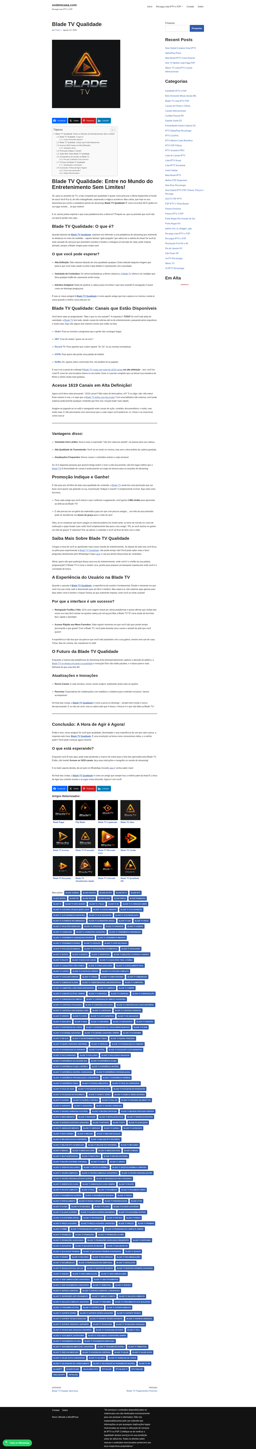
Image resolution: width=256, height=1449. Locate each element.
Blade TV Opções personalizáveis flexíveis (72, 1179)
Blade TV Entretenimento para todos (90, 1038)
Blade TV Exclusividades (64, 1055)
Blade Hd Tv (121, 893)
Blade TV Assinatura (62, 932)
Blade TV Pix (136, 1201)
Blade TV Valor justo (142, 1352)
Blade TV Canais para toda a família (116, 960)
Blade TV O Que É (98, 1162)
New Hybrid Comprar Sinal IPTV (180, 48)
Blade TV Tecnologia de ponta (109, 1330)
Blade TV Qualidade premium (66, 1251)
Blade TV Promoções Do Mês (111, 1235)
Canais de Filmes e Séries (177, 106)
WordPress (73, 1417)
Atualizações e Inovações (73, 165)
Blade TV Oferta (117, 1162)
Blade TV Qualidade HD (117, 1246)
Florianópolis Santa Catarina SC (180, 125)
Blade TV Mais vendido (63, 1134)
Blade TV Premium (146, 1223)
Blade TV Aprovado (93, 926)
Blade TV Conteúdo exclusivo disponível (135, 1005)
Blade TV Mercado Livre (83, 1151)
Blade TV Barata (60, 954)
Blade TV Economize (132, 1033)
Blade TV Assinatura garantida (90, 932)
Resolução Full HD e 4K (176, 243)
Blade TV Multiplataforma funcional (70, 1162)
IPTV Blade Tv (121, 1369)
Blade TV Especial (99, 1044)
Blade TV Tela (133, 1330)
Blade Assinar (72, 893)
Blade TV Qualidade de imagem (89, 1246)
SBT (57, 339)
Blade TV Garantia (61, 1106)
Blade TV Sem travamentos (106, 1279)
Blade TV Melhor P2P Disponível (102, 1145)
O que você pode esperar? (73, 139)
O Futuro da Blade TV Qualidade (72, 162)
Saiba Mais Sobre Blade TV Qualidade (74, 154)
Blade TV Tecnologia (102, 1324)
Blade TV (126, 274)
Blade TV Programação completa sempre (125, 1229)
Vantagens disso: (70, 148)
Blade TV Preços (126, 1223)
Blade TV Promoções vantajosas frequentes (108, 1240)
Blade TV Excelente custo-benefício (125, 1050)
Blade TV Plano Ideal (81, 1207)
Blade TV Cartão (61, 971)
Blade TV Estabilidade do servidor (69, 1050)
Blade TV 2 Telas (96, 904)
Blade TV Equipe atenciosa (123, 1038)
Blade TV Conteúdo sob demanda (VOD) (71, 1010)
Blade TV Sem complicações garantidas (71, 1279)
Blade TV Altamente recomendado (69, 921)
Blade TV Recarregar (103, 1257)
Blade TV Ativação (92, 943)
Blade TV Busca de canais (84, 960)
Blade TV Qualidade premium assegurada (102, 1251)
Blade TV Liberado (91, 1128)
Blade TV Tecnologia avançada (130, 1324)
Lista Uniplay (171, 170)
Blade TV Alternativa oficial (102, 921)
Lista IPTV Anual (173, 160)
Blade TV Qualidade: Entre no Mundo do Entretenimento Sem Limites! (85, 134)
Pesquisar (170, 23)
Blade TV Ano (125, 921)
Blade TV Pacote (126, 1184)
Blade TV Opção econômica (96, 1167)
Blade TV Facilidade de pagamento (69, 1095)
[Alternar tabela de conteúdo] (112, 130)
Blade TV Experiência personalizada (113, 1072)
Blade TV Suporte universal (139, 1319)
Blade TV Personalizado (116, 1201)
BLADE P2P (74, 898)
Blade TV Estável (97, 1050)
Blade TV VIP (144, 1364)
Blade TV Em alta (61, 1038)
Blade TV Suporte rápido (64, 1313)
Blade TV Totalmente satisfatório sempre (107, 1336)
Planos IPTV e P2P (174, 214)
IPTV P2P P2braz (173, 145)
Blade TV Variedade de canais (122, 1358)
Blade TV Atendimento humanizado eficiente (73, 938)
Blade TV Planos (102, 1207)
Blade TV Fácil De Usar (63, 1089)
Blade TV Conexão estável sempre (69, 994)
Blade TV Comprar (106, 988)
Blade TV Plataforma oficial (66, 1218)
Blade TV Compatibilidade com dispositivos (101, 982)
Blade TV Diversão (145, 1022)
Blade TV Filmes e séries (100, 1095)
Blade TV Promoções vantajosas (68, 1240)
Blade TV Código (89, 977)
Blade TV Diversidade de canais (67, 1027)
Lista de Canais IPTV (175, 155)
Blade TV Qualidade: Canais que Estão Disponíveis (80, 142)
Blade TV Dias (81, 1022)
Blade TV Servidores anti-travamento (70, 1296)
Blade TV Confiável (120, 994)
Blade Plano (104, 898)
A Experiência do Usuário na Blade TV (74, 157)
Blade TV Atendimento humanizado (125, 932)
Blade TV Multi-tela (91, 1156)
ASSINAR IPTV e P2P (176, 91)
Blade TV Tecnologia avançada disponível (72, 1330)
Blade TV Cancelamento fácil (129, 966)
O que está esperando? (72, 170)
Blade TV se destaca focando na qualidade (72, 663)
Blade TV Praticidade (93, 1218)
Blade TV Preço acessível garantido (98, 1223)
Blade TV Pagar (125, 1195)
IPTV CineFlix (172, 136)
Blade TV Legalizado (138, 1123)
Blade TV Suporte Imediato (119, 1307)
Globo (58, 331)
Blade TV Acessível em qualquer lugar (71, 910)
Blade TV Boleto (60, 960)
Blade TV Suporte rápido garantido (96, 1313)
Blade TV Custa (80, 1016)
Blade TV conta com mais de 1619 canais (103, 370)
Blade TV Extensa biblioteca (95, 1083)
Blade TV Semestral (102, 1285)
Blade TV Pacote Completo (65, 1190)
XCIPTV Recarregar (174, 268)
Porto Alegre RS (173, 223)
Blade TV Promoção (62, 1235)
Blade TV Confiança (98, 994)
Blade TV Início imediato (64, 1117)
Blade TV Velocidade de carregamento (71, 1364)
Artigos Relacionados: (71, 173)
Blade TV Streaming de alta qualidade (132, 1302)
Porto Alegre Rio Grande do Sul (180, 219)
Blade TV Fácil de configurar (125, 1083)
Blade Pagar (89, 898)
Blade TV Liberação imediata (66, 1128)
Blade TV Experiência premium (116, 1078)
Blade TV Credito (61, 1016)
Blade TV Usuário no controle (97, 1352)
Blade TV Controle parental (128, 1010)
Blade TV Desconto (62, 1022)
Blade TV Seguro (61, 1274)
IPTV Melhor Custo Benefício (179, 140)
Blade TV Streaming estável (66, 1307)
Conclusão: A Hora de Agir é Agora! (73, 168)
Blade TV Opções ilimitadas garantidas (100, 1173)
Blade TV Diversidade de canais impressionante (108, 1027)
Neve (54, 1417)
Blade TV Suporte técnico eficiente (106, 1319)
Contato (190, 6)
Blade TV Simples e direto (103, 1296)
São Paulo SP (172, 253)
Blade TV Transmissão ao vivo (67, 1341)
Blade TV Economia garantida (67, 1033)
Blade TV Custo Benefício (102, 1016)
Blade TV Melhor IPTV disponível (105, 1139)
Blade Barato (89, 893)
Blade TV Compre (126, 988)
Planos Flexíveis (173, 209)
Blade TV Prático (114, 1218)
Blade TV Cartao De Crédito (85, 971)
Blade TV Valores (97, 1358)
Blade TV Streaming (102, 1302)
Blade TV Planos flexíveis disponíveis (98, 1212)
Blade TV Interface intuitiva (140, 1117)
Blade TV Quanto (133, 1251)
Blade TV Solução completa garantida (71, 1302)
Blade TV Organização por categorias (114, 1179)
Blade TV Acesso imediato (105, 910)
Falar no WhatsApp (19, 1443)
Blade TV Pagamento (108, 1190)
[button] (182, 6)
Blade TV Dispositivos (123, 1022)
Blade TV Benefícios (101, 954)
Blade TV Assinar (135, 926)
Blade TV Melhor (85, 1134)
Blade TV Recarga (80, 1257)
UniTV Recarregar (174, 258)
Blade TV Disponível (100, 1022)
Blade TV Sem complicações (113, 1274)
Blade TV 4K (113, 904)
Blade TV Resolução (126, 1263)
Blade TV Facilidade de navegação (129, 1089)
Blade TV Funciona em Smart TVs (136, 1100)
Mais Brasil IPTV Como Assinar (180, 58)
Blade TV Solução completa (132, 1296)
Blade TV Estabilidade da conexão (127, 1044)
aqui (98, 554)
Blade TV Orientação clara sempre (99, 1184)
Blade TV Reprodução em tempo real (96, 1263)
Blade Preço (120, 898)
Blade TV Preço (133, 1218)
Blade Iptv (135, 893)
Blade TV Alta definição (131, 910)
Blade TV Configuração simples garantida (106, 999)
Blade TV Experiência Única (65, 1083)
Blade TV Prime (60, 1229)
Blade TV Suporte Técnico (129, 1313)
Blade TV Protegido (142, 1240)
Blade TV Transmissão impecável (100, 1341)
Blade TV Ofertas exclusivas (66, 1167)
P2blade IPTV (59, 1375)
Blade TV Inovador (87, 1117)
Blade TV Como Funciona (112, 977)
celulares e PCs (90, 1369)
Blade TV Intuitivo (101, 1123)
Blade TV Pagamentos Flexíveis (67, 1195)
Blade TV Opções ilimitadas (65, 1173)
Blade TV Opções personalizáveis (137, 1173)
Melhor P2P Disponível (176, 180)
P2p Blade (73, 1375)
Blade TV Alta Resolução (127, 915)
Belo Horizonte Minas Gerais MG (180, 96)
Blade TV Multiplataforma (116, 1156)
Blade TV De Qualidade (128, 1016)
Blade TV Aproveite (114, 926)
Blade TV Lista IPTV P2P (177, 101)
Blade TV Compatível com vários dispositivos (73, 988)
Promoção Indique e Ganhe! (70, 151)
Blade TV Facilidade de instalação (94, 1089)
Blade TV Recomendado (64, 1263)
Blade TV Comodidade (137, 977)
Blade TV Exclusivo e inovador (115, 1055)
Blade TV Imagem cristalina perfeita (137, 1111)
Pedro (57, 30)
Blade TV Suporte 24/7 (93, 1307)
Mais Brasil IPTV (173, 175)
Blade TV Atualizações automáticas (100, 949)
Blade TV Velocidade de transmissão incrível (114, 1364)
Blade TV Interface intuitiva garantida (71, 1123)
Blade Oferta (59, 898)
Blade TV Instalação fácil (111, 1117)
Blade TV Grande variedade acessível (70, 1111)
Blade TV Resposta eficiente (100, 1268)
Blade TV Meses (131, 1151)
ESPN (58, 354)
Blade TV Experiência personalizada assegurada (76, 1078)
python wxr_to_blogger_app (178, 228)
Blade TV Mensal (61, 1151)
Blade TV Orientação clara (66, 1184)
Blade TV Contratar (102, 1010)
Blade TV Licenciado (133, 1128)
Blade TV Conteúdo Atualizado (67, 1005)
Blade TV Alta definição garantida (69, 915)
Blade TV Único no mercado (66, 1352)
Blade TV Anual (142, 921)
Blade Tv (57, 904)
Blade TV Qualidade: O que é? (71, 137)
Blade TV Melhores (129, 1145)
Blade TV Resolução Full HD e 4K (68, 1268)
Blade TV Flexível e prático (85, 1100)
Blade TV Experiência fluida (104, 1061)
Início (149, 6)
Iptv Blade (107, 1369)
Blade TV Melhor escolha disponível (70, 1139)
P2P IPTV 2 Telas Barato (177, 204)
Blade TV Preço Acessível (65, 1223)
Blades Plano (72, 1369)
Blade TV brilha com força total (100, 397)
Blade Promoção (137, 898)
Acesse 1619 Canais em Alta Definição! (75, 145)
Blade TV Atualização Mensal (66, 949)
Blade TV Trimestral (137, 1347)
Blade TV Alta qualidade (100, 915)
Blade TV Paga (88, 1190)
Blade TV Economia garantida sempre (102, 1033)
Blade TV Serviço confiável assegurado (101, 1291)
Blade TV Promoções (84, 1235)
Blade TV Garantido (83, 1106)
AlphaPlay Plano (173, 53)
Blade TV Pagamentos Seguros (99, 1195)
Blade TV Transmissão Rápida (110, 1347)
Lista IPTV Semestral (175, 165)
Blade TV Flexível (61, 1100)
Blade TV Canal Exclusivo (100, 966)
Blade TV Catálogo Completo (115, 971)
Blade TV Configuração (143, 994)
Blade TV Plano (60, 1207)
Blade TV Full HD (109, 1100)
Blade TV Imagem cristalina (104, 1111)
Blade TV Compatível (134, 982)
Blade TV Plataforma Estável (132, 1212)
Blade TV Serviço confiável (66, 1291)
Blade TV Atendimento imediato (111, 938)
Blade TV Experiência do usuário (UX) (70, 1061)
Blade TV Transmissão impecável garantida (73, 1347)
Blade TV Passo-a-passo (90, 1201)
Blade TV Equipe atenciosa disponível (70, 1044)
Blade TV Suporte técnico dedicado (69, 1319)
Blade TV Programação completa (86, 1229)
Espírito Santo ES (173, 121)
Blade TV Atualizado (130, 949)
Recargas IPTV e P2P (175, 238)
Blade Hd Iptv (106, 893)
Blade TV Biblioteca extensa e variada (131, 954)
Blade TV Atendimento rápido (66, 943)
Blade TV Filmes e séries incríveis (130, 1095)
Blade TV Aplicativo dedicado (66, 926)
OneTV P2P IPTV (173, 199)
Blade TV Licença (112, 1128)
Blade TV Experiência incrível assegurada (73, 1072)
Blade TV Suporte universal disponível (71, 1324)
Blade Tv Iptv (119, 1123)
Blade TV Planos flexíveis (65, 1212)
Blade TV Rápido (60, 1257)
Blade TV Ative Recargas (116, 943)
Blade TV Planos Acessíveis (126, 1207)
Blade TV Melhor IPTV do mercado (68, 1145)
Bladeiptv (57, 1369)
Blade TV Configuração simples (67, 999)
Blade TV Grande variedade (109, 1106)
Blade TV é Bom (140, 1027)
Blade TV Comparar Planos (65, 982)
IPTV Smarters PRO (174, 150)
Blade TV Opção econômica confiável (129, 1167)
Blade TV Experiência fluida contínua (70, 1067)
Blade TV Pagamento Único (133, 1190)
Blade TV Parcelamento (64, 1201)
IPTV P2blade (137, 1369)
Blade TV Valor (121, 1352)
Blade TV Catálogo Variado (65, 977)
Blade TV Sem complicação (85, 1274)
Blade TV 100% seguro (75, 904)
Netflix (58, 362)
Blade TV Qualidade (81, 235)
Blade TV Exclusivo (88, 1055)
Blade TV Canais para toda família (69, 966)
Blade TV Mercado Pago (109, 1151)
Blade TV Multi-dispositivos (65, 1156)
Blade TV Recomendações (128, 1257)
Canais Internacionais (175, 111)
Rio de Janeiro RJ (173, 248)
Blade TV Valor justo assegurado (69, 1358)
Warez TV (170, 263)
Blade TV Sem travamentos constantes (71, 1285)
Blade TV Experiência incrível (105, 1067)
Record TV (60, 347)
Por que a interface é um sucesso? (76, 159)
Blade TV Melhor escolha (108, 1134)
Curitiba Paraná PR (174, 116)
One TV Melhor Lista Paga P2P (180, 63)
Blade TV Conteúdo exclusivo (99, 1005)
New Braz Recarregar (175, 185)
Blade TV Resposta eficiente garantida (135, 1268)
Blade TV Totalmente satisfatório (68, 1336)
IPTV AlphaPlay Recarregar (178, 131)
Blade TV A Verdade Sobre (135, 904)
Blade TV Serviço (123, 1285)
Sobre (200, 6)
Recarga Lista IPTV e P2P (177, 233)
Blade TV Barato (80, 954)
